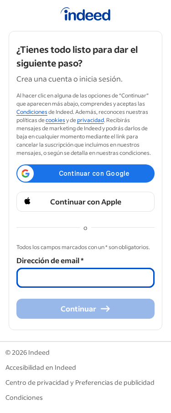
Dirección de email (49, 260)
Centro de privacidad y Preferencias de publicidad (80, 382)
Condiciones (31, 111)
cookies (55, 120)
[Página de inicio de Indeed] (85, 15)
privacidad (90, 120)
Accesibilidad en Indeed (40, 367)
